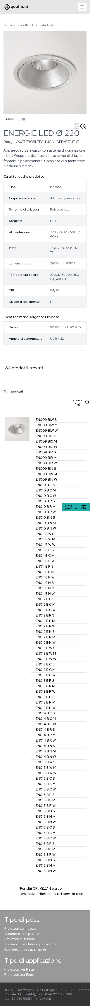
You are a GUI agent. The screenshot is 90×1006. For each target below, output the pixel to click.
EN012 (45, 599)
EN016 (45, 827)
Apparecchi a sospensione (25, 949)
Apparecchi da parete (21, 933)
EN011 (45, 533)
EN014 (45, 713)
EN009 (46, 419)
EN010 (45, 485)
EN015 (45, 762)
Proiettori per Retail (19, 969)
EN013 (45, 648)
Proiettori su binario (19, 939)
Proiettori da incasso (20, 928)
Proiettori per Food (19, 974)
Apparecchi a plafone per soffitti (30, 944)
